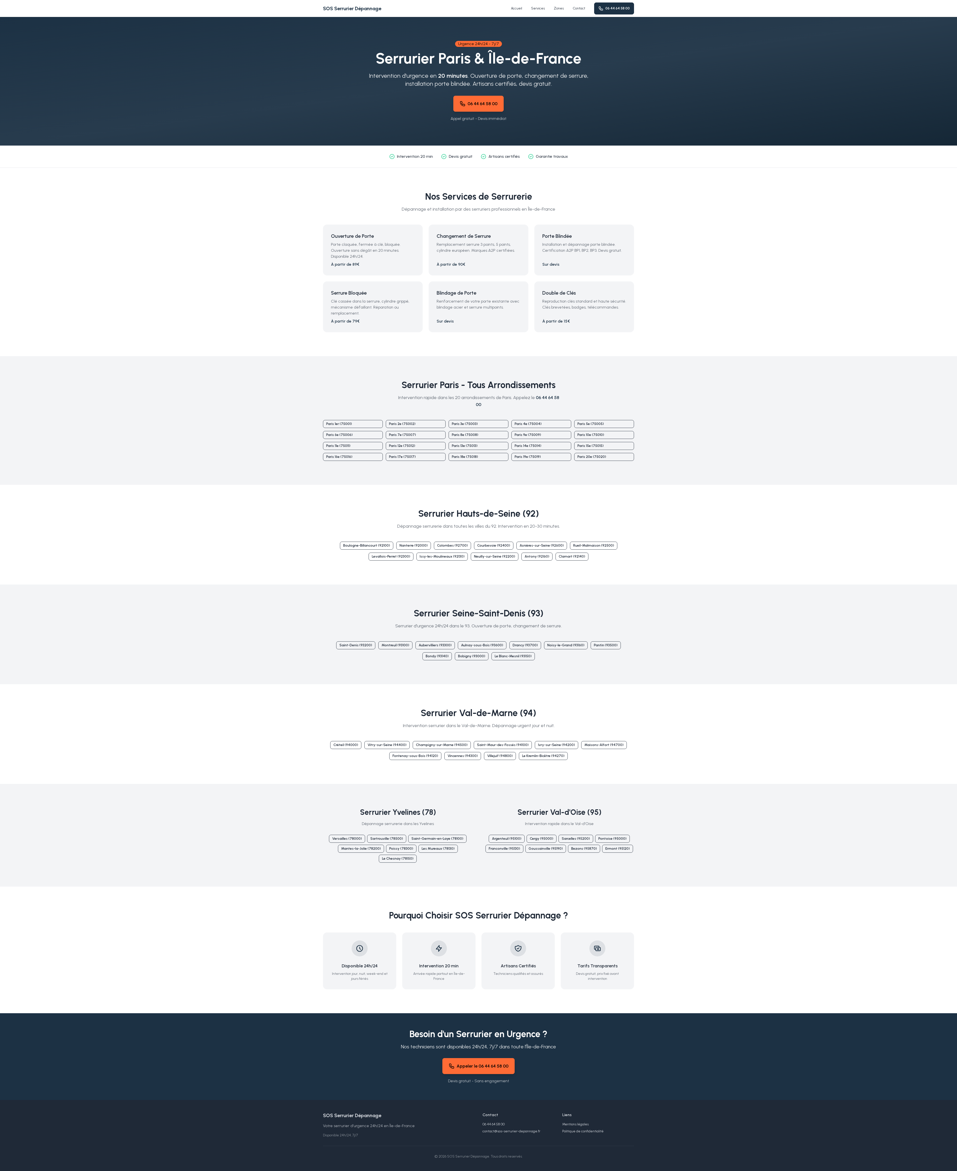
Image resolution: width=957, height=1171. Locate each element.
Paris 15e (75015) (590, 446)
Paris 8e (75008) (465, 435)
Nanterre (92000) (413, 545)
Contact (579, 8)
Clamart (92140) (572, 556)
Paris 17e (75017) (402, 457)
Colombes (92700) (452, 545)
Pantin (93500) (606, 645)
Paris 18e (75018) (465, 457)
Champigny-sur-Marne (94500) (442, 745)
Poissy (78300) (401, 848)
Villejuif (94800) (500, 756)
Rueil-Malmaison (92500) (593, 545)
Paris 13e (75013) (465, 446)
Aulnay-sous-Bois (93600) (482, 645)
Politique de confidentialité (583, 1131)
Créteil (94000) (345, 745)
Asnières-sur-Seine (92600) (542, 545)
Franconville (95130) (504, 848)
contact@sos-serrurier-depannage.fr (511, 1131)
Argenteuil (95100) (506, 838)
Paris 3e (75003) (465, 424)
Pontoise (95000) (612, 838)
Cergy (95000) (541, 838)
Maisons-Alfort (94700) (604, 745)
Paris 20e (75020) (591, 457)
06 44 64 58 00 (617, 8)
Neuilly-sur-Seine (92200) (494, 556)
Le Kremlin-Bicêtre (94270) (543, 756)
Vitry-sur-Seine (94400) (387, 745)
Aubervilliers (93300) (435, 645)
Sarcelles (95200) (576, 838)
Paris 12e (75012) (402, 446)
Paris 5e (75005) (590, 424)
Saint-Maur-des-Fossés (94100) (503, 745)
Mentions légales (575, 1124)
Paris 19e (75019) (528, 457)
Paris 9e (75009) (528, 435)
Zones (559, 8)
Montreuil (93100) (395, 645)
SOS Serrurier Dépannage (352, 8)
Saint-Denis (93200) (355, 645)
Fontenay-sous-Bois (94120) (415, 756)
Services (538, 8)
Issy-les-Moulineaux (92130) (442, 556)
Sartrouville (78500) (386, 838)
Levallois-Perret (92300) (391, 556)
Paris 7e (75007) (402, 435)
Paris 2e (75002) (402, 424)
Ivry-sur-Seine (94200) (556, 745)
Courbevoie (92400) (493, 545)
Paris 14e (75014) (528, 446)
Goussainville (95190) (546, 848)
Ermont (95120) (617, 848)
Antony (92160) (537, 556)
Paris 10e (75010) (590, 435)
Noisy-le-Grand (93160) (565, 645)
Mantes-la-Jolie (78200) (361, 848)
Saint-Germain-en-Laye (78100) (437, 838)
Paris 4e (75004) (528, 424)
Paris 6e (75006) (339, 435)
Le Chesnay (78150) (397, 858)
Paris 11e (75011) (338, 446)
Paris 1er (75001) (339, 424)
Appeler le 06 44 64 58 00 (482, 1066)
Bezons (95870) (584, 848)
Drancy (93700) (525, 645)
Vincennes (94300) (463, 756)
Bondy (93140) (437, 656)
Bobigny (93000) (471, 656)
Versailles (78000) (347, 838)
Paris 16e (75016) (339, 457)
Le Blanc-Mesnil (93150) (513, 656)
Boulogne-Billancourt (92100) (366, 545)
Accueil (516, 8)
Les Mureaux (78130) (438, 848)
